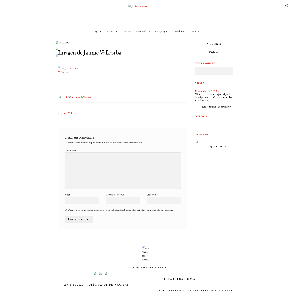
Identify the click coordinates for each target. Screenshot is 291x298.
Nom (68, 194)
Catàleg (93, 31)
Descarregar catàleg (181, 279)
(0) (286, 5)
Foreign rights (162, 31)
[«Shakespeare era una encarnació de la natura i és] (223, 187)
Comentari (71, 150)
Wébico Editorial (216, 290)
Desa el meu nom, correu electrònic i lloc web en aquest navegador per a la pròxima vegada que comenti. (121, 209)
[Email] (62, 97)
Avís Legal (73, 284)
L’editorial (141, 31)
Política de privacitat (108, 284)
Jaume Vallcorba (69, 113)
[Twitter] (86, 97)
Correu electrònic (115, 194)
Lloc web (151, 194)
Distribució (179, 31)
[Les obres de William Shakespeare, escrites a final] (204, 200)
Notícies (127, 31)
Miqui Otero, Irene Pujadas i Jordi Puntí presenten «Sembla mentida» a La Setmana (214, 97)
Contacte (194, 31)
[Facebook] (74, 97)
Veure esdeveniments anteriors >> (217, 106)
